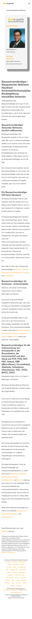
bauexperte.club (7, 517)
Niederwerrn (23, 580)
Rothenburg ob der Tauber (19, 575)
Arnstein (18, 580)
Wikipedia (5, 531)
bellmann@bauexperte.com (13, 61)
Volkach (13, 580)
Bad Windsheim (23, 569)
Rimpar (13, 582)
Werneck (17, 577)
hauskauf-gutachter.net (15, 589)
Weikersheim (18, 582)
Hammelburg (10, 575)
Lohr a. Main (8, 567)
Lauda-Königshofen (22, 567)
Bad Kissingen (9, 275)
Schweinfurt (5, 272)
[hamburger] (29, 3)
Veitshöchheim (23, 577)
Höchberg (8, 580)
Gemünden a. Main (10, 577)
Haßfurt (7, 569)
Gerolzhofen (19, 585)
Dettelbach (13, 585)
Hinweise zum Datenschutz (16, 592)
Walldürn (9, 572)
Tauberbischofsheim (14, 569)
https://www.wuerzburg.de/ (8, 552)
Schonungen (7, 582)
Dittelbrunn (25, 582)
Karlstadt (14, 567)
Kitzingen (25, 269)
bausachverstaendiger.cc (10, 514)
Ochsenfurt (15, 572)
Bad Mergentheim (16, 272)
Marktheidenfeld (22, 572)
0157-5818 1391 (10, 59)
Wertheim (18, 269)
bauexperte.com (22, 510)
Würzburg (26, 272)
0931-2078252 (9, 56)
